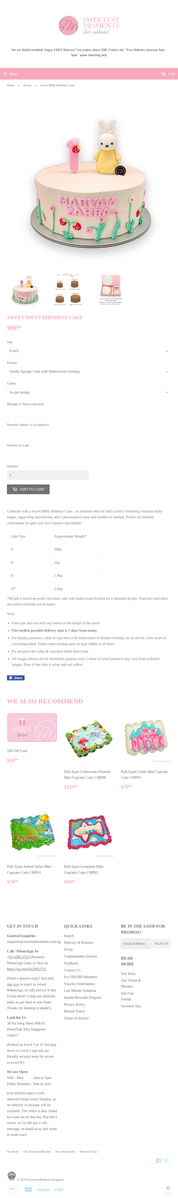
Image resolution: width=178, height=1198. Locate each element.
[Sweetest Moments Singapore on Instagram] (166, 1161)
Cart (171, 74)
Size (10, 342)
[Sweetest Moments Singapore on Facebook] (158, 1161)
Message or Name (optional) (25, 404)
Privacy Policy (74, 1004)
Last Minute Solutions (80, 991)
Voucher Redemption (79, 984)
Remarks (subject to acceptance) (28, 424)
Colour (11, 383)
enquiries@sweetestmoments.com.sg (33, 942)
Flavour (12, 363)
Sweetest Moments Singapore (45, 1179)
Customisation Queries (80, 956)
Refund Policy (74, 1011)
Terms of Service (76, 1018)
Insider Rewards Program (82, 997)
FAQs (68, 949)
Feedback (71, 963)
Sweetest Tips (131, 1006)
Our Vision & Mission (37, 1151)
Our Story (128, 974)
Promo (27, 85)
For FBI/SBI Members (80, 977)
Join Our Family (65, 1151)
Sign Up (161, 943)
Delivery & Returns (78, 943)
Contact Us (72, 970)
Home (10, 85)
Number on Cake (18, 445)
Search (69, 936)
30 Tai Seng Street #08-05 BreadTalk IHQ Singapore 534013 (26, 1029)
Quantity (12, 466)
